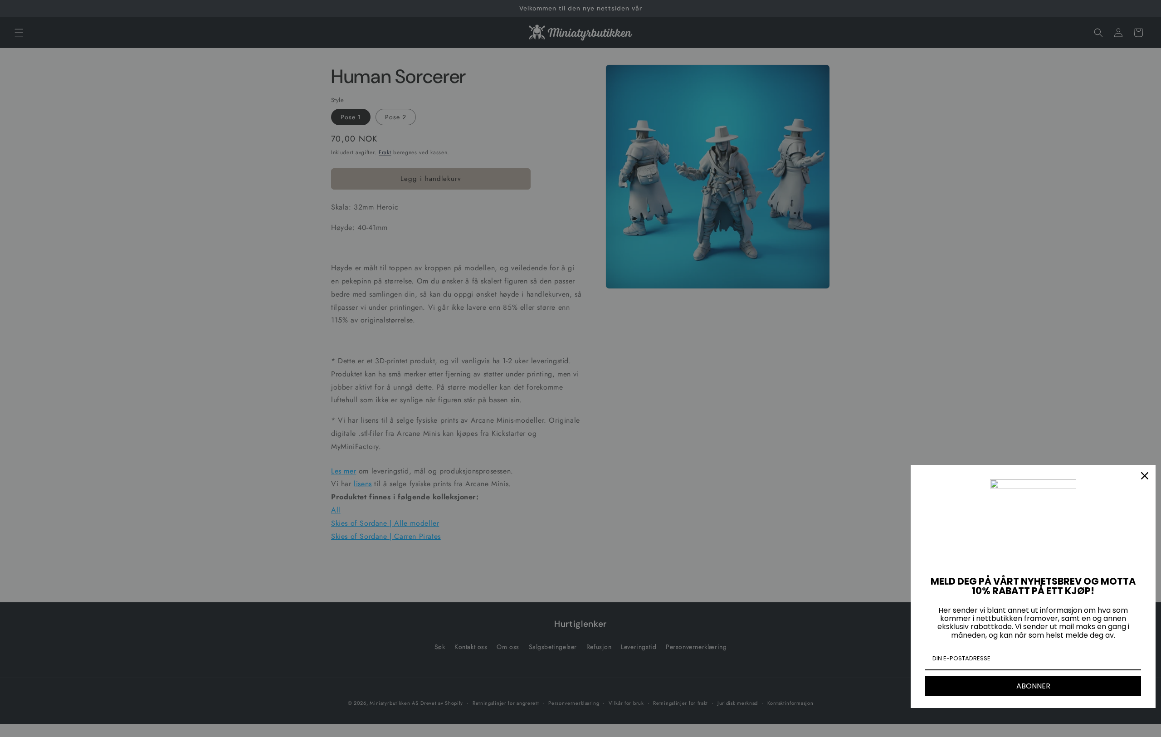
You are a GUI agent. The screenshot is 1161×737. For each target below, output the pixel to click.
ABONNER (1033, 686)
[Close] (1145, 476)
